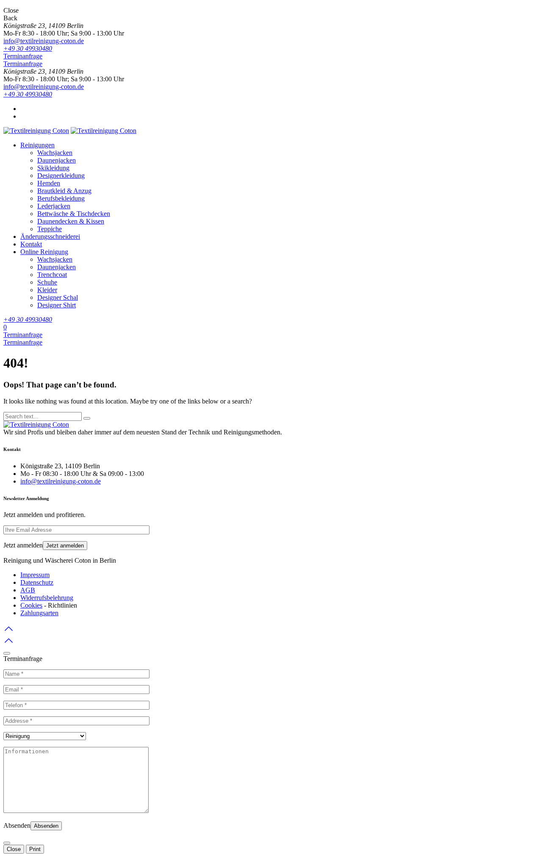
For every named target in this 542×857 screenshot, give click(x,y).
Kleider (47, 289)
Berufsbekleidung (61, 198)
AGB (27, 590)
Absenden (46, 826)
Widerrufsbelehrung (46, 597)
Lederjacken (53, 206)
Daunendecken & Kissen (70, 221)
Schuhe (47, 282)
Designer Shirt (56, 305)
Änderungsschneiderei (50, 236)
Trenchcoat (52, 274)
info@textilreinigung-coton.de (43, 40)
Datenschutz (36, 582)
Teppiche (49, 228)
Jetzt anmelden (65, 545)
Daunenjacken (56, 160)
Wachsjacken (54, 152)
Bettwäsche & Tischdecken (73, 213)
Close (14, 849)
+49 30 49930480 (27, 48)
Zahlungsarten (39, 612)
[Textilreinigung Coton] (36, 130)
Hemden (48, 183)
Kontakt (31, 244)
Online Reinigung (44, 251)
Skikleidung (53, 167)
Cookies (31, 605)
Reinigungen (37, 145)
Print (35, 849)
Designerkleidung (61, 175)
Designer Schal (57, 297)
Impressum (35, 574)
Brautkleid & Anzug (64, 190)
